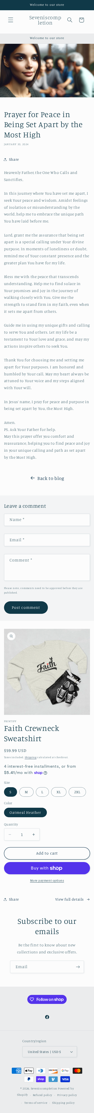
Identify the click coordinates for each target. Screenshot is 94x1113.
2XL (77, 792)
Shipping (31, 757)
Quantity (11, 824)
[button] (10, 20)
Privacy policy (67, 1095)
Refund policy (42, 1095)
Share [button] (14, 159)
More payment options (47, 880)
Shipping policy (63, 1102)
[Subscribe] (78, 967)
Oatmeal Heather (25, 812)
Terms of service (35, 1102)
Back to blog (50, 478)
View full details (69, 899)
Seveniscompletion (44, 1088)
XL (59, 792)
